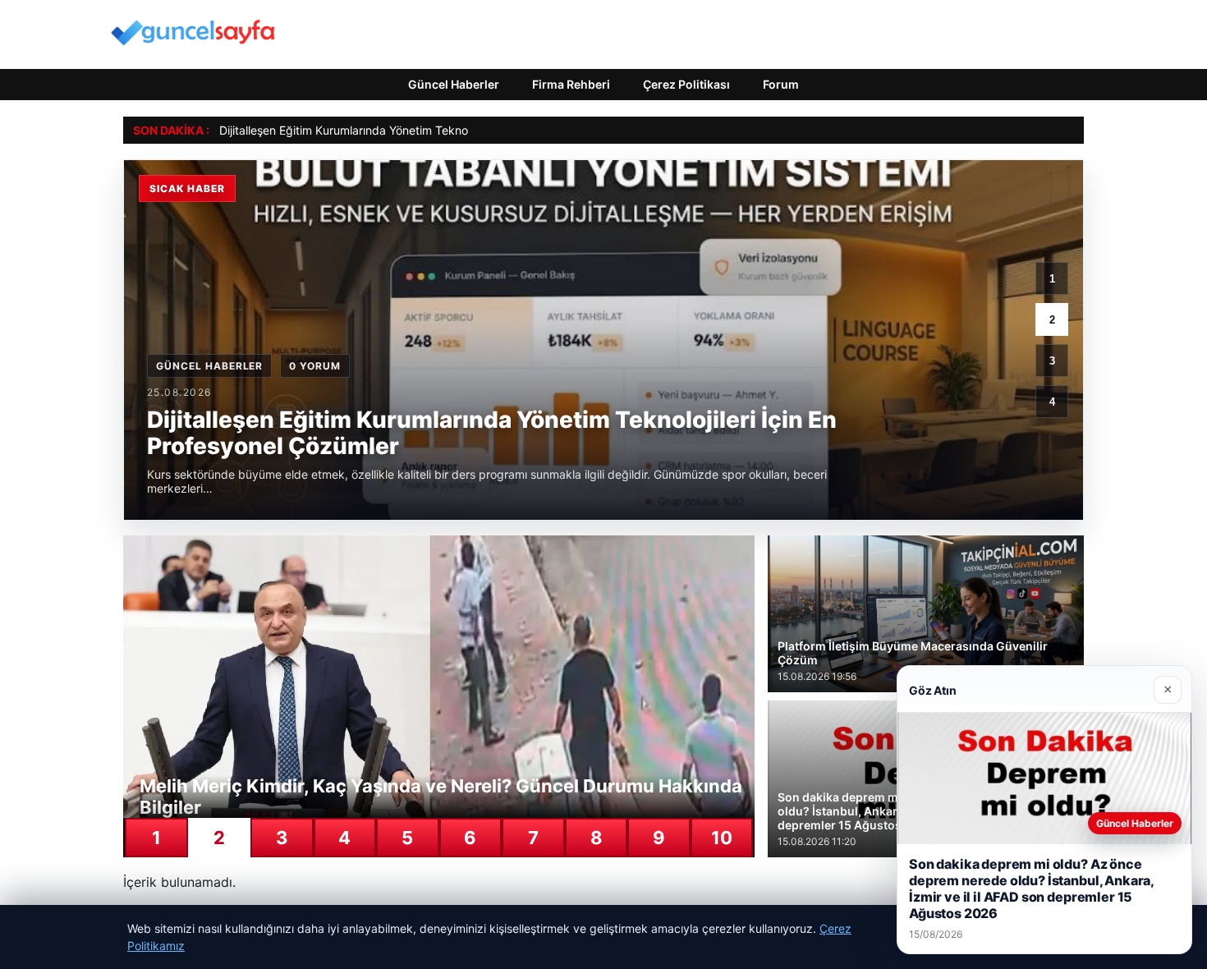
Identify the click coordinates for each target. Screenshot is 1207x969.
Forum (781, 84)
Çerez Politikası (686, 84)
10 (721, 837)
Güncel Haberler (453, 84)
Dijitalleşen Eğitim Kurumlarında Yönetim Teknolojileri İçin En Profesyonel (411, 130)
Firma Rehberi (571, 84)
